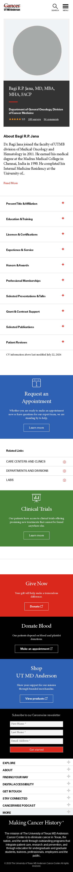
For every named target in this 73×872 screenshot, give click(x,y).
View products (35, 698)
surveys (34, 119)
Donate (35, 606)
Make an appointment (35, 649)
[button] (33, 203)
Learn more (36, 427)
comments (51, 119)
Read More (11, 183)
